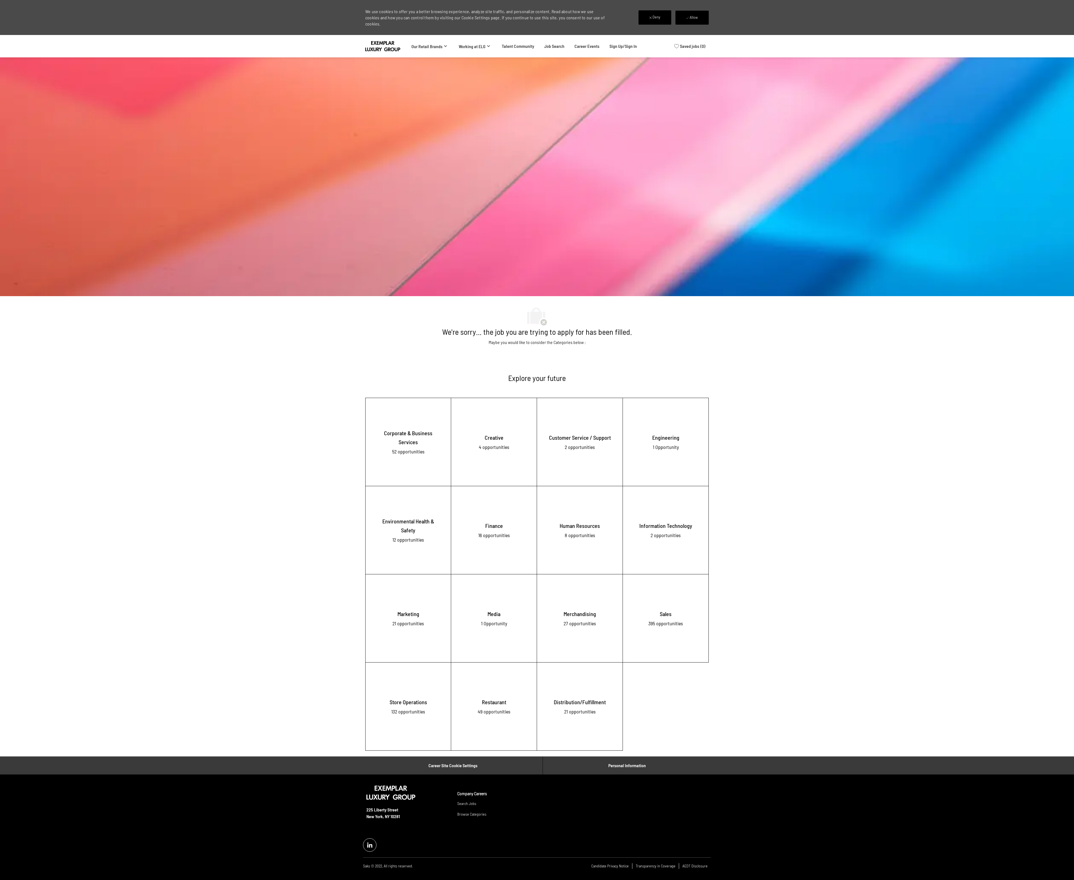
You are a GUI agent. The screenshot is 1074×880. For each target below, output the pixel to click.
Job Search (554, 46)
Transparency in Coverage (655, 865)
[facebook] (369, 845)
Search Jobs (466, 803)
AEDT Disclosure (695, 865)
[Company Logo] (382, 46)
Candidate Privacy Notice (610, 865)
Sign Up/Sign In (623, 46)
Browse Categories (471, 814)
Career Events (586, 46)
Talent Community (518, 46)
